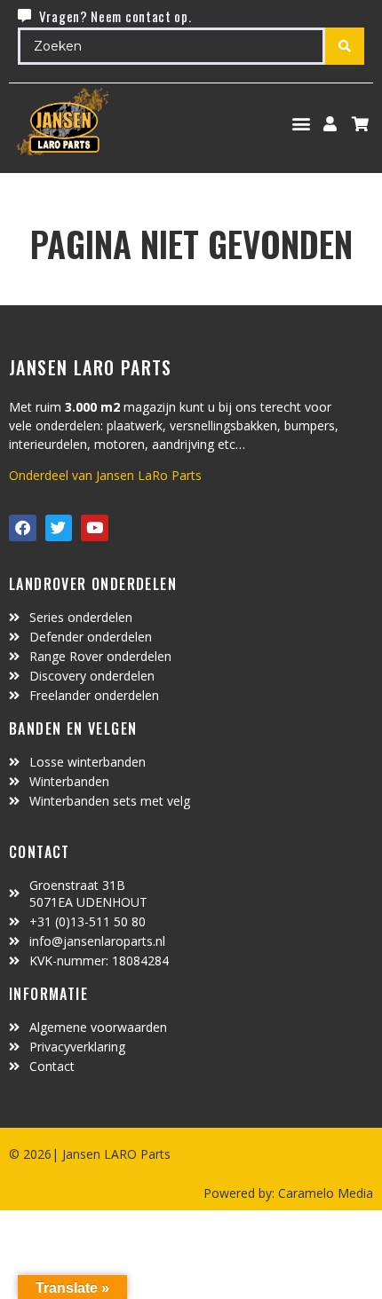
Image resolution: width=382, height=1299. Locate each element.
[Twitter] (59, 528)
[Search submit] (344, 46)
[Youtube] (94, 528)
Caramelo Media (324, 1193)
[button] (301, 123)
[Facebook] (22, 528)
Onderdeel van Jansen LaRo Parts (105, 475)
